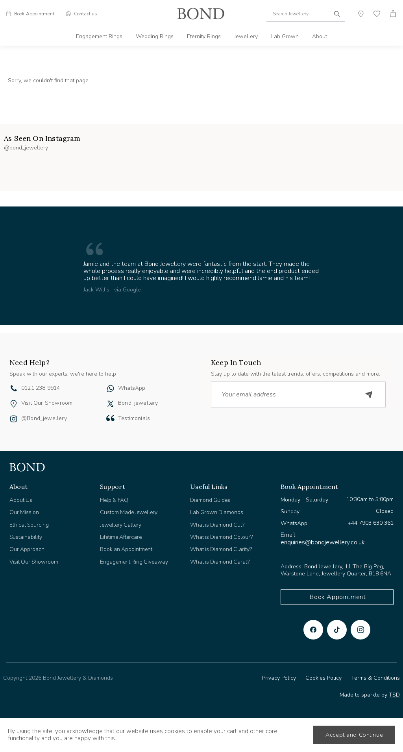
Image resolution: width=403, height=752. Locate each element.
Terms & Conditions (375, 678)
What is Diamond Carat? (220, 562)
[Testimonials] (110, 418)
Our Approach (26, 549)
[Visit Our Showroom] (13, 404)
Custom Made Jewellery (128, 512)
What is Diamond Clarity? (221, 549)
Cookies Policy (323, 678)
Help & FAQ (114, 500)
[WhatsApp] (110, 389)
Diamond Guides (210, 500)
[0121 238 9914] (14, 389)
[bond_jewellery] (110, 404)
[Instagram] (360, 630)
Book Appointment (338, 597)
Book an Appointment (126, 549)
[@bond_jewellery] (13, 419)
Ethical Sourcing (29, 525)
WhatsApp (131, 388)
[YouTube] (337, 630)
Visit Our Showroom (46, 403)
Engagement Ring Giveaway (134, 562)
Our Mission (24, 512)
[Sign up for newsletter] (369, 394)
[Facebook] (313, 630)
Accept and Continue (354, 735)
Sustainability (25, 537)
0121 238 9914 (40, 388)
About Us (20, 500)
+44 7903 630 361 (371, 523)
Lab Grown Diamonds (216, 512)
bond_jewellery (138, 403)
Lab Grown (285, 36)
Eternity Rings (204, 36)
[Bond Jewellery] (201, 14)
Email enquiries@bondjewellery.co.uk (323, 538)
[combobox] (305, 14)
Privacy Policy (279, 678)
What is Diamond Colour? (221, 537)
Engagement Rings (99, 36)
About (319, 36)
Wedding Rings (155, 36)
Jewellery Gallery (120, 525)
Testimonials (134, 418)
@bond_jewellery (44, 418)
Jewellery (246, 36)
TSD (394, 695)
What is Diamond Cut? (217, 525)
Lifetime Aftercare (121, 537)
